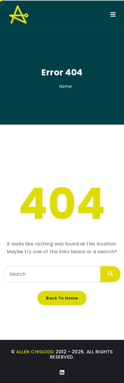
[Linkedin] (62, 372)
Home (65, 86)
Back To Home (62, 298)
